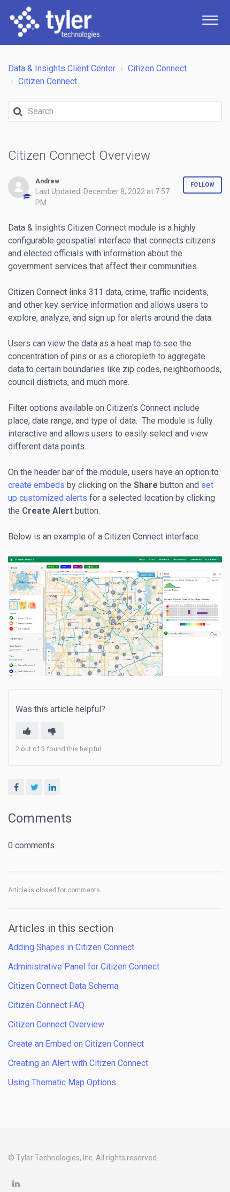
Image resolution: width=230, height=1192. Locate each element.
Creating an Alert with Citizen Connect (78, 1063)
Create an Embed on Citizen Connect (76, 1044)
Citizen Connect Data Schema (63, 986)
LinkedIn (52, 787)
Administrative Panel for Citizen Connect (83, 966)
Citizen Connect (157, 68)
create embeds (36, 485)
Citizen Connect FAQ (46, 1005)
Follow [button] (202, 184)
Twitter (34, 787)
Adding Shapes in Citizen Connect (71, 947)
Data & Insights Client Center (62, 68)
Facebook (16, 787)
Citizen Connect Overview (56, 1024)
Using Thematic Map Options (62, 1082)
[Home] (54, 22)
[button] (210, 19)
